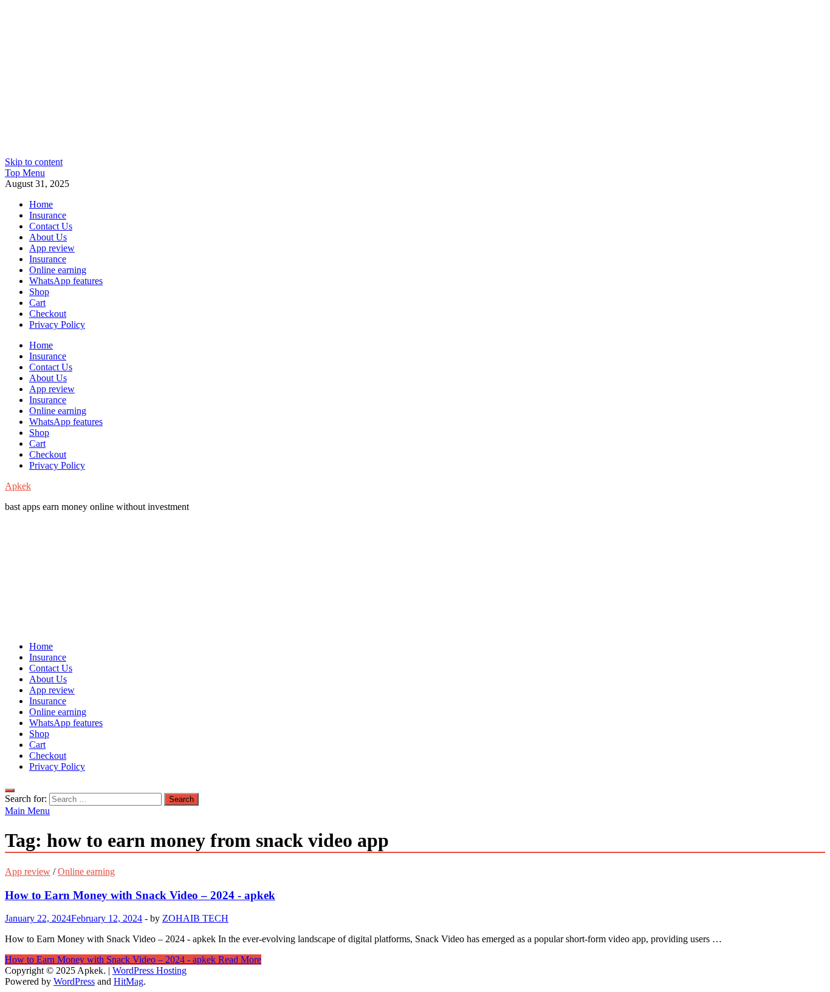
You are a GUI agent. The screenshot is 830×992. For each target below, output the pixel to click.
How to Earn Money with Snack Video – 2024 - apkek (140, 895)
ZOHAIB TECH (195, 918)
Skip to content (34, 162)
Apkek (18, 486)
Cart (37, 302)
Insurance (47, 215)
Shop (39, 292)
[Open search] (10, 790)
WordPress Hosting (149, 970)
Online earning (57, 270)
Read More (133, 959)
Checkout (47, 313)
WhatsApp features (66, 281)
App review (52, 248)
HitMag (128, 981)
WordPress (74, 981)
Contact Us (50, 226)
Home (41, 204)
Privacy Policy (57, 324)
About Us (48, 237)
